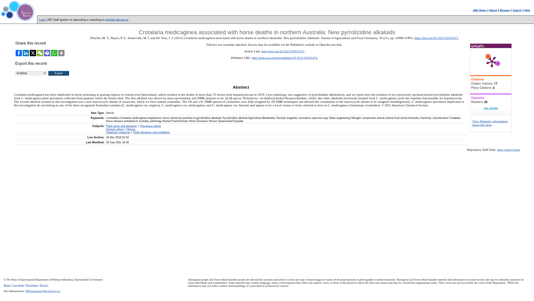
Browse (505, 10)
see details (491, 108)
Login (42, 19)
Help (527, 10)
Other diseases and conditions (151, 132)
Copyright (18, 285)
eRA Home (479, 10)
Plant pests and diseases (121, 126)
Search (517, 10)
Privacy (44, 285)
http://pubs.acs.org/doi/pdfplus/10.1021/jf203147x (285, 58)
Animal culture (114, 129)
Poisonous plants (150, 126)
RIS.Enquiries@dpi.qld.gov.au (43, 291)
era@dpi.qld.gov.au (116, 19)
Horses (131, 129)
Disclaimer (32, 285)
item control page (508, 149)
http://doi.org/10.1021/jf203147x (283, 51)
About (493, 10)
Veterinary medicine (118, 132)
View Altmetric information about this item (490, 123)
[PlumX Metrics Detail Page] (491, 61)
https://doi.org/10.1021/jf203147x (436, 38)
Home (7, 285)
